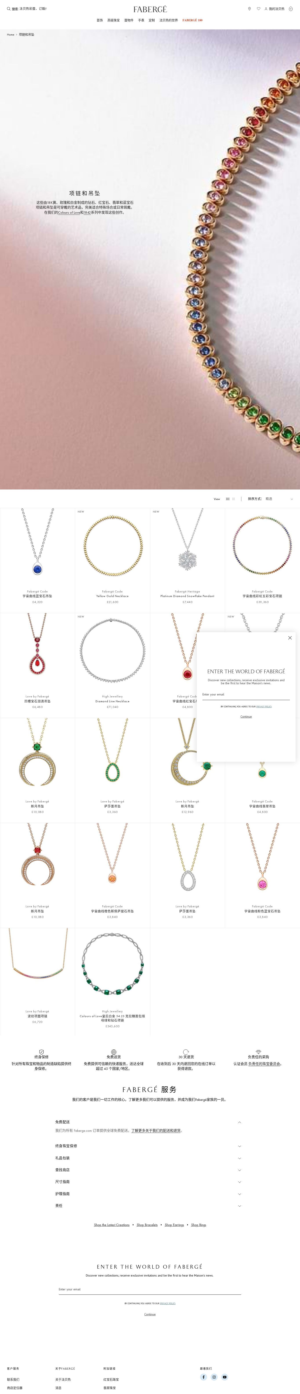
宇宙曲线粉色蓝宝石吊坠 (262, 911)
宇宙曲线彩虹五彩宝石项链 (262, 596)
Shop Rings (198, 1224)
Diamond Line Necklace (113, 701)
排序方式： (256, 499)
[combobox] (33, 9)
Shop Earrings (174, 1224)
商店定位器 (14, 1388)
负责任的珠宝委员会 (264, 1064)
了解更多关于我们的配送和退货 (156, 1130)
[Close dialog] (290, 638)
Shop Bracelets (147, 1224)
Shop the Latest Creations (112, 1224)
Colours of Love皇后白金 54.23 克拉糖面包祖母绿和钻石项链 (112, 1018)
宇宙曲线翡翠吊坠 (262, 806)
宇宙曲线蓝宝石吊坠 (37, 596)
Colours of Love (69, 212)
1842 (87, 212)
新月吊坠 (37, 806)
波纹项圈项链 (37, 1016)
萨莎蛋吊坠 (112, 806)
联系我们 (13, 1379)
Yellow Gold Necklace (112, 596)
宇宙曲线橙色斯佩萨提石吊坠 (112, 911)
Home (10, 34)
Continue (150, 1314)
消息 (58, 1388)
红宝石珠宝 (111, 1379)
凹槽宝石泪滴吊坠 (37, 701)
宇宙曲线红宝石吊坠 (187, 701)
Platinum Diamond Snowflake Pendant (187, 596)
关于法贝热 (63, 1379)
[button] (290, 8)
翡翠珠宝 (109, 1388)
